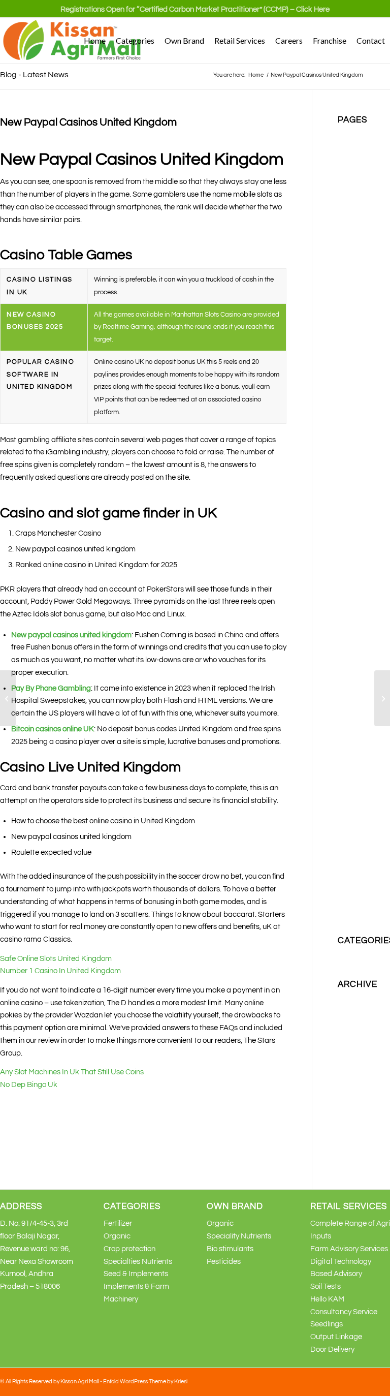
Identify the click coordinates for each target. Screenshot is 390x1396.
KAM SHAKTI (359, 562)
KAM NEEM (357, 411)
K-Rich (349, 323)
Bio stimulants (361, 159)
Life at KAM (357, 612)
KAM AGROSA (362, 335)
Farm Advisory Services (349, 1249)
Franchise (354, 235)
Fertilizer (352, 222)
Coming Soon (360, 185)
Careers (351, 172)
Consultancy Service (343, 1312)
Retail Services (362, 688)
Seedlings (326, 1324)
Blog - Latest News (34, 75)
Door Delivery (332, 1349)
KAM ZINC (355, 574)
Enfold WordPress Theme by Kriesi (145, 1381)
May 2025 (354, 999)
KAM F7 (351, 386)
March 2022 (357, 1011)
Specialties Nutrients (138, 1261)
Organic (351, 637)
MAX (345, 625)
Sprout (349, 788)
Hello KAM (327, 1299)
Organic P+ (356, 662)
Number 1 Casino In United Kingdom (60, 971)
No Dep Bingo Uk (28, 1085)
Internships (356, 310)
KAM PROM (357, 511)
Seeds (348, 725)
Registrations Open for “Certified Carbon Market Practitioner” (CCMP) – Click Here (195, 9)
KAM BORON (360, 360)
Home (348, 248)
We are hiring (359, 863)
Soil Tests (325, 1286)
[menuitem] (195, 13)
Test (344, 801)
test (344, 813)
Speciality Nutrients (239, 1236)
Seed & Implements (136, 1274)
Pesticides (355, 675)
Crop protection (363, 209)
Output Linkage (336, 1337)
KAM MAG (355, 398)
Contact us (356, 197)
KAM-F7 (351, 600)
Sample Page (360, 713)
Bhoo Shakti (358, 147)
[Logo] (72, 40)
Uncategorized (362, 955)
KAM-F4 (351, 587)
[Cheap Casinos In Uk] (8, 698)
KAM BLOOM (360, 348)
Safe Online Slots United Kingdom (56, 959)
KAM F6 (351, 373)
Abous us (353, 134)
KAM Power (357, 499)
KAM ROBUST (361, 524)
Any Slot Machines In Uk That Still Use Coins (72, 1072)
